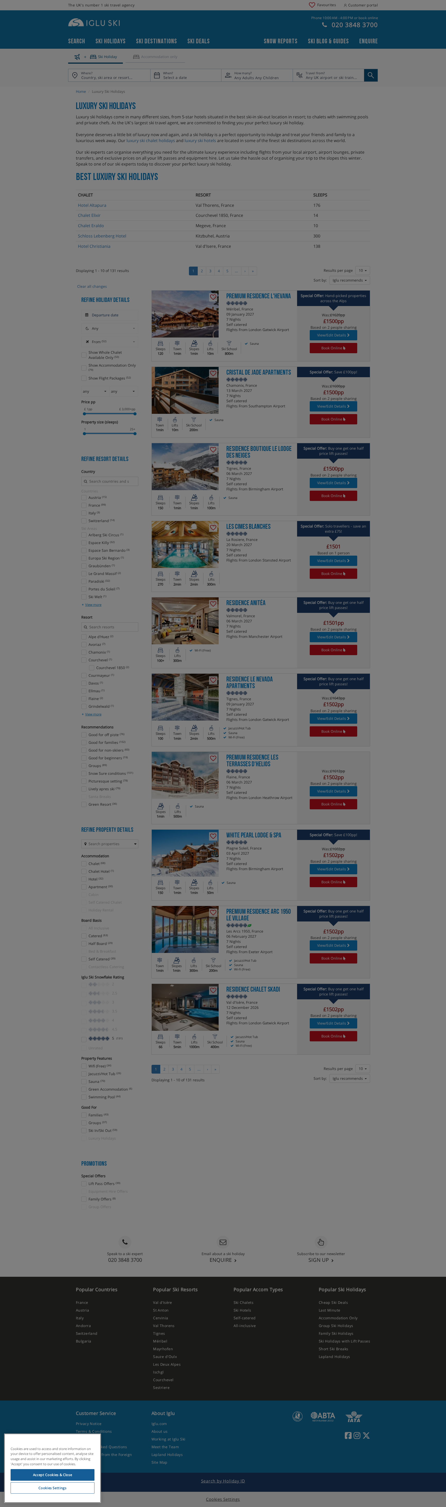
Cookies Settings (52, 1488)
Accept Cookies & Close (52, 1474)
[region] (52, 1468)
